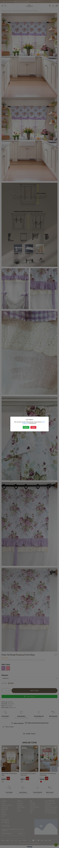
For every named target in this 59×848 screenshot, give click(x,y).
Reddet (33, 427)
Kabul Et (26, 427)
